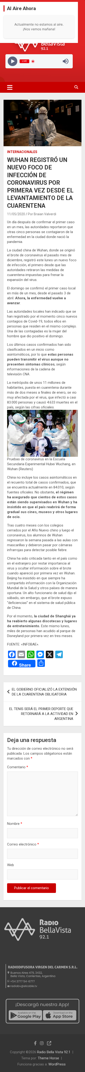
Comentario (17, 767)
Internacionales (22, 152)
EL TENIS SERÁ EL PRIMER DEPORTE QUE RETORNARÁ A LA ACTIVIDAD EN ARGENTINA (41, 714)
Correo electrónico (23, 844)
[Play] (12, 61)
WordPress (57, 1064)
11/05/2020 (16, 214)
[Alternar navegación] (10, 87)
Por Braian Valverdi (42, 214)
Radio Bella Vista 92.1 (53, 1052)
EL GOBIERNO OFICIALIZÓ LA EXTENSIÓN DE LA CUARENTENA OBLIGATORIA (44, 691)
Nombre (14, 824)
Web (10, 865)
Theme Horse (48, 1058)
